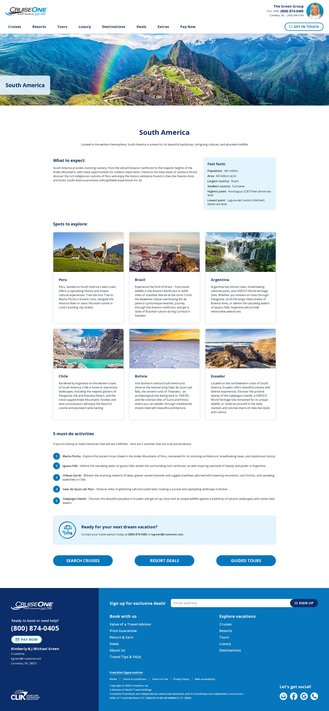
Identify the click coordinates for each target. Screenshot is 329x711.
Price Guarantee (123, 630)
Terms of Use (160, 679)
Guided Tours (246, 560)
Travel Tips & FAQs (125, 656)
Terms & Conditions (134, 679)
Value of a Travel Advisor (130, 624)
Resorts (39, 27)
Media (113, 679)
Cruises (14, 27)
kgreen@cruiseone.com (167, 534)
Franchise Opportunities (126, 672)
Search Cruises (83, 560)
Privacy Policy (181, 679)
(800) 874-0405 (137, 534)
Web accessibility (205, 679)
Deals (141, 27)
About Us (117, 650)
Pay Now (188, 26)
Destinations (113, 27)
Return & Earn (121, 637)
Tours (62, 27)
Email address (180, 600)
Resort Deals (164, 560)
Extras (163, 27)
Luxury (85, 27)
